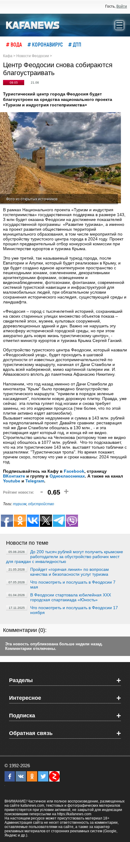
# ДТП (74, 44)
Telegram (34, 480)
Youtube (11, 480)
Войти (121, 6)
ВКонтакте (14, 476)
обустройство (41, 504)
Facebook (74, 471)
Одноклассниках (67, 476)
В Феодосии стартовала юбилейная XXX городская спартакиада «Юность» (70, 597)
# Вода (14, 44)
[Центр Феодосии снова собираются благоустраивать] (60, 158)
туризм (19, 504)
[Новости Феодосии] (33, 24)
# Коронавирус (45, 44)
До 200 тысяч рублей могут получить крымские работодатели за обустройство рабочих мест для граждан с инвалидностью (64, 556)
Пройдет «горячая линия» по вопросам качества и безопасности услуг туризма (69, 572)
